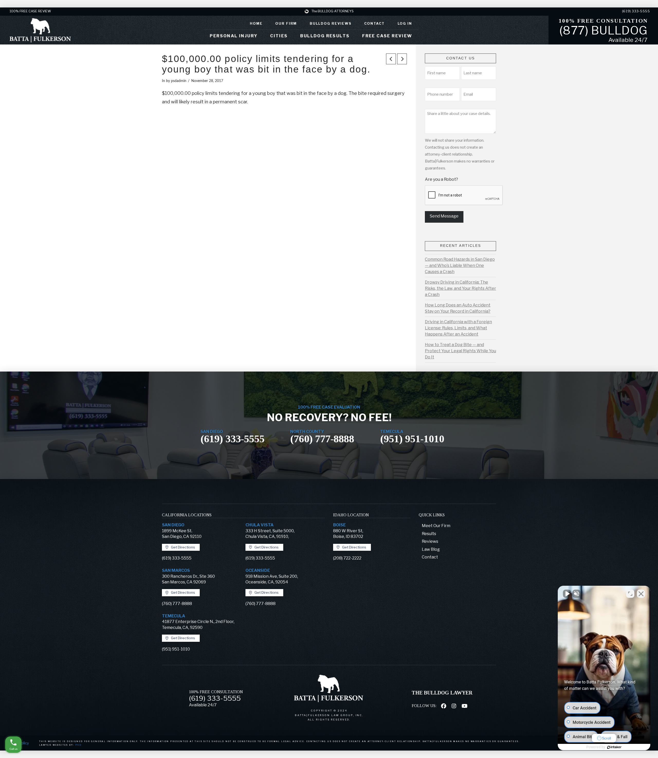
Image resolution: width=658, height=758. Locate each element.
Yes (337, 392)
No (320, 392)
